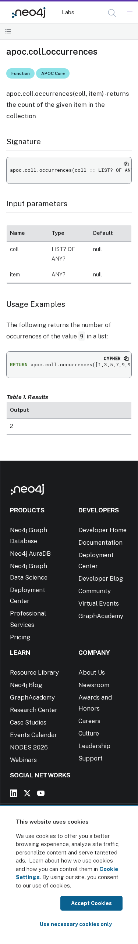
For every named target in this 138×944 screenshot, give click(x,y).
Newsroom (93, 685)
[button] (112, 13)
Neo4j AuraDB (30, 553)
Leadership (94, 745)
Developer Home (102, 530)
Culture (88, 733)
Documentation (100, 542)
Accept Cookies (91, 903)
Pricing (20, 637)
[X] (27, 793)
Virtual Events (98, 603)
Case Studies (28, 722)
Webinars (23, 759)
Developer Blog (100, 578)
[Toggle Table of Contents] (8, 31)
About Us (91, 672)
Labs (68, 12)
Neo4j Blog (26, 685)
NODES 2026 (29, 747)
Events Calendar (33, 734)
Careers (89, 721)
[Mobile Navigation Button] (129, 13)
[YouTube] (41, 793)
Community (94, 591)
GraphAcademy (100, 616)
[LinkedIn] (13, 793)
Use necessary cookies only (76, 924)
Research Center (33, 710)
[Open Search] (112, 13)
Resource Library (34, 672)
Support (90, 758)
